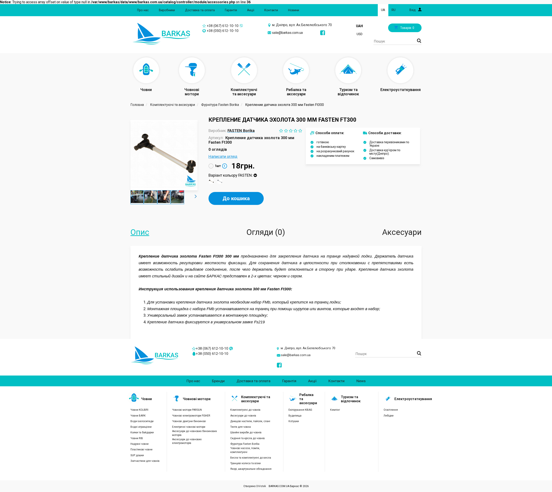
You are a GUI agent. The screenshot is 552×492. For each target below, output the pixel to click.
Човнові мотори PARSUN (187, 409)
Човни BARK (138, 415)
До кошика (236, 198)
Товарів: (407, 28)
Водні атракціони (141, 426)
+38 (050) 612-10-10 (222, 31)
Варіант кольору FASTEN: (231, 175)
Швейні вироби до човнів (246, 432)
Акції (250, 10)
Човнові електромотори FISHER (191, 415)
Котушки (294, 421)
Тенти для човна (240, 426)
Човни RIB (136, 438)
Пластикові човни (141, 449)
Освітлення (391, 409)
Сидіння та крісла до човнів (247, 438)
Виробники (167, 10)
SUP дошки (137, 455)
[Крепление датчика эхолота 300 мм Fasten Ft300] (164, 154)
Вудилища (295, 415)
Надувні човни (139, 443)
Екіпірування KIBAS (300, 409)
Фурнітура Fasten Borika (244, 443)
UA (383, 10)
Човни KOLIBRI (139, 409)
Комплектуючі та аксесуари (255, 399)
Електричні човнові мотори (188, 426)
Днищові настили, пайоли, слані (250, 421)
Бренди (218, 381)
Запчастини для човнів (145, 460)
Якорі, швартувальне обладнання (250, 468)
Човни (146, 399)
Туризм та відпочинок (351, 399)
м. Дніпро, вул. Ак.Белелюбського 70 (302, 25)
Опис (139, 232)
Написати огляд (223, 156)
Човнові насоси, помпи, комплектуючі (245, 450)
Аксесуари (402, 232)
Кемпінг (335, 409)
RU (393, 10)
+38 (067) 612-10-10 (222, 26)
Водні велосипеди (142, 421)
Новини (293, 10)
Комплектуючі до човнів (245, 409)
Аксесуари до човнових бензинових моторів (194, 433)
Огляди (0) (265, 232)
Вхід (413, 10)
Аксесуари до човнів (243, 415)
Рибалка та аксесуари (308, 399)
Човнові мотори (196, 399)
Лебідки (389, 415)
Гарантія (231, 10)
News (361, 381)
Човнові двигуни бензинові (189, 421)
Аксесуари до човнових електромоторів (187, 441)
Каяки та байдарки (142, 432)
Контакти (271, 10)
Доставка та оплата (200, 10)
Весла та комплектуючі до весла (250, 457)
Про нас (143, 10)
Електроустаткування (413, 399)
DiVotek (261, 486)
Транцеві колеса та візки (245, 463)
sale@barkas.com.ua (287, 33)
